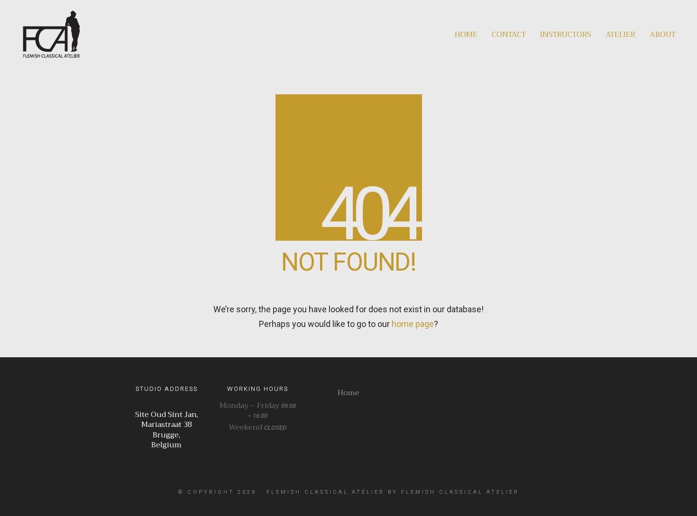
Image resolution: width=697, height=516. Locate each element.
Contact (509, 34)
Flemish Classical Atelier (325, 492)
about (663, 34)
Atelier (620, 34)
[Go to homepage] (51, 34)
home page (413, 324)
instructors (565, 34)
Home (466, 34)
